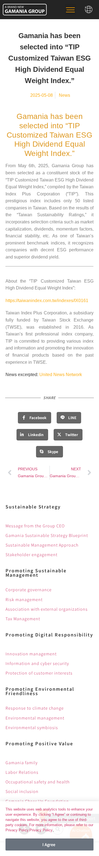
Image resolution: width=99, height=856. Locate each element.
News (64, 95)
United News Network (60, 374)
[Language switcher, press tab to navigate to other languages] (88, 9)
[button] (70, 9)
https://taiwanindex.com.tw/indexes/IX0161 (47, 300)
